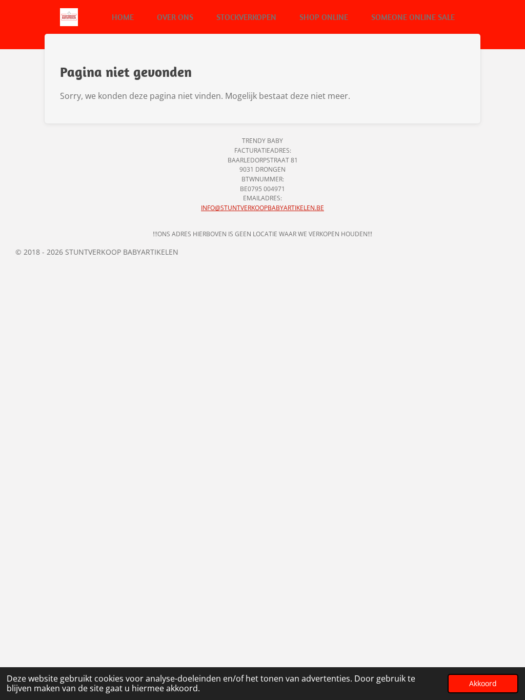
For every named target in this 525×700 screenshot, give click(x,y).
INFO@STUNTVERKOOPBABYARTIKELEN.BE (262, 208)
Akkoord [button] (483, 683)
